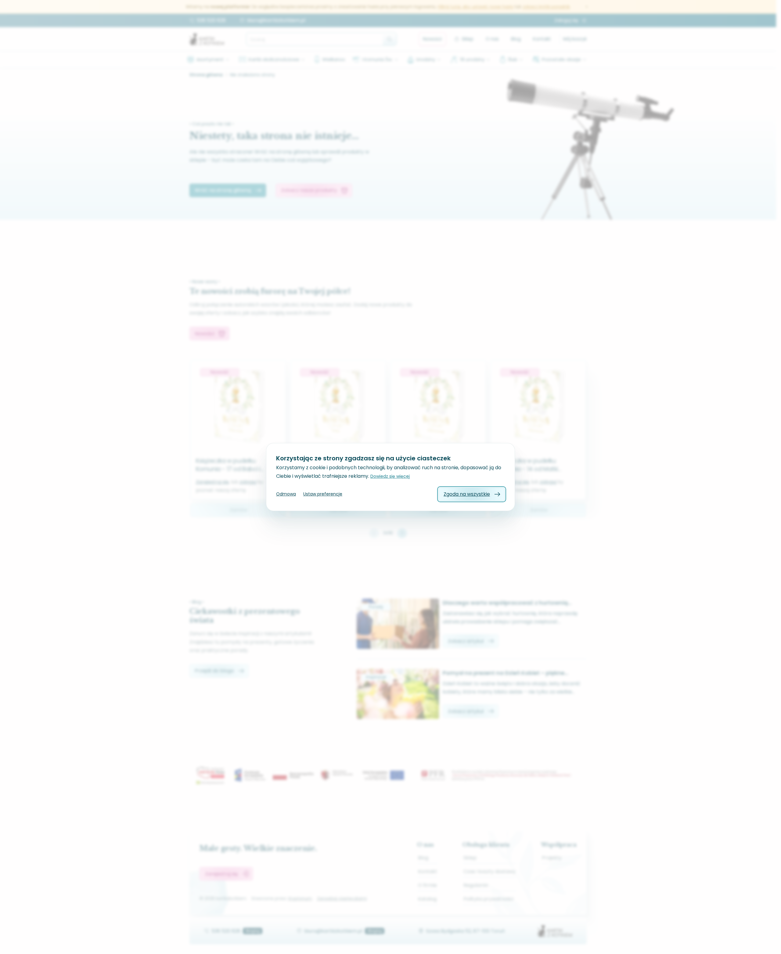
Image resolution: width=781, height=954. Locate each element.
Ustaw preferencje (322, 494)
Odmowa (286, 494)
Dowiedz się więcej (390, 476)
